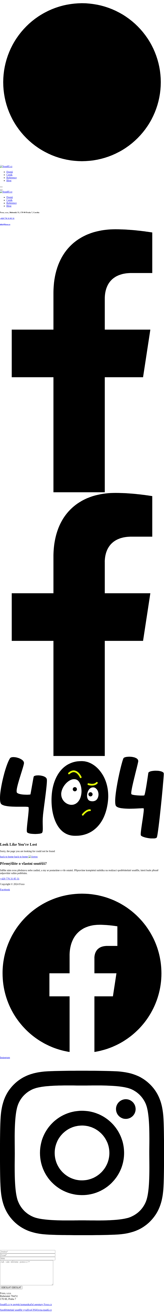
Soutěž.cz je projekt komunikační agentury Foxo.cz (26, 1304)
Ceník (9, 174)
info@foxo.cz (5, 224)
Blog (8, 180)
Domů (9, 172)
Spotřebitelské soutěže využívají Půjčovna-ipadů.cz (26, 1310)
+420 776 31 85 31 (7, 218)
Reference (11, 177)
